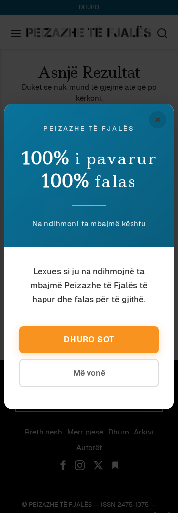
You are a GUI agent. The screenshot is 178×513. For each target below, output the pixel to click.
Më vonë (89, 373)
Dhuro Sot (89, 339)
